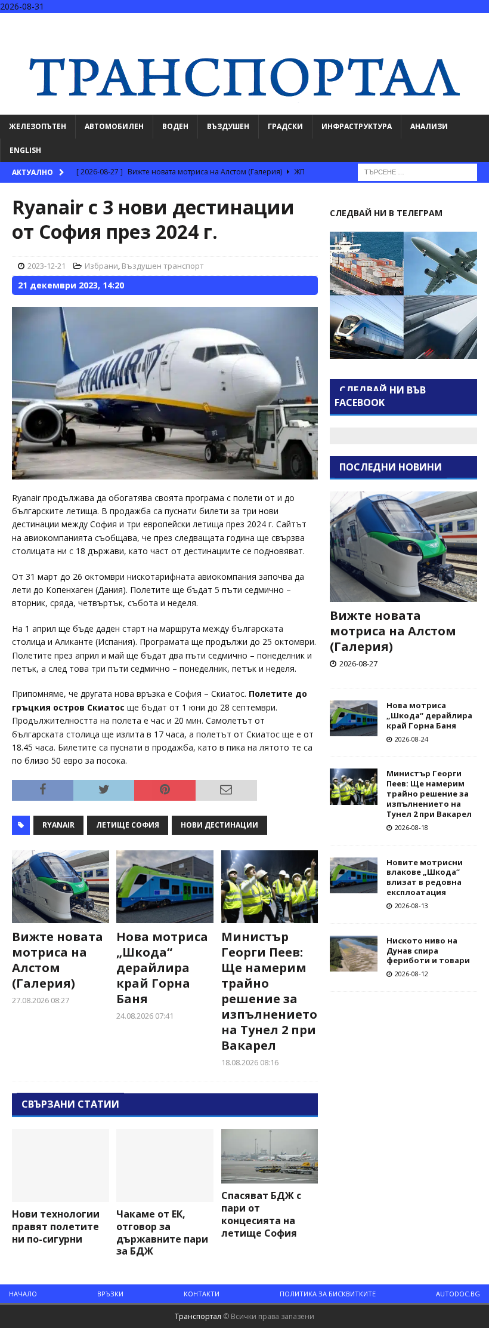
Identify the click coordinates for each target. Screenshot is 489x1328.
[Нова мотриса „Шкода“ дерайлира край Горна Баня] (164, 886)
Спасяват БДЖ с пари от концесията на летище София (261, 1214)
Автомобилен (114, 126)
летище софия (127, 825)
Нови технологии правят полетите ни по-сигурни (56, 1226)
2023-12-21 (46, 265)
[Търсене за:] (417, 171)
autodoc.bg (458, 1293)
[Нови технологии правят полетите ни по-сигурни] (60, 1165)
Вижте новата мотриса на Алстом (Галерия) (57, 960)
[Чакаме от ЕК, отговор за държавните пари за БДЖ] (164, 1165)
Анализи (429, 126)
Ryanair (58, 825)
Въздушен (228, 126)
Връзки (110, 1293)
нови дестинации (219, 825)
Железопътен (37, 126)
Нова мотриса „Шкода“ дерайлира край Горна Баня (162, 968)
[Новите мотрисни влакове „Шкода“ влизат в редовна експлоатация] (353, 875)
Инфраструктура (356, 126)
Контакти (201, 1293)
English (25, 150)
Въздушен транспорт (163, 265)
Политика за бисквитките (328, 1293)
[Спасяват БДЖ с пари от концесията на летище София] (269, 1156)
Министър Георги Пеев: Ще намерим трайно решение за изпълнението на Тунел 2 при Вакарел (269, 991)
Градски (285, 126)
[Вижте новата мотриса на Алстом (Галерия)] (60, 886)
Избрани (101, 265)
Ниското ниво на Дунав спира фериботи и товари (428, 950)
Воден (175, 126)
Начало (23, 1293)
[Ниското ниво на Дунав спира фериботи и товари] (353, 954)
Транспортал (198, 1316)
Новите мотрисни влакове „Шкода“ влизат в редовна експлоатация (424, 877)
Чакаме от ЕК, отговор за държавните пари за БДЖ (162, 1232)
